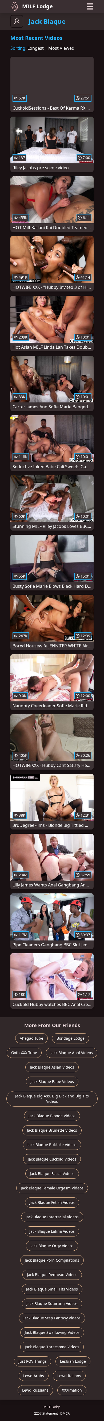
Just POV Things (32, 1361)
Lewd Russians (35, 1390)
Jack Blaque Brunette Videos (52, 1130)
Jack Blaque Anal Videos (71, 1052)
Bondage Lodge (71, 1038)
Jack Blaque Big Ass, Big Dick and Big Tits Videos (52, 1098)
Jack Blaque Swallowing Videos (52, 1332)
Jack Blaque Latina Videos (52, 1231)
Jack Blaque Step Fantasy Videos (52, 1317)
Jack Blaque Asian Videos (52, 1067)
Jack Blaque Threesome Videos (52, 1346)
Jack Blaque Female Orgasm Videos (52, 1187)
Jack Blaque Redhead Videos (52, 1274)
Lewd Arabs (33, 1375)
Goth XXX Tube (24, 1052)
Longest (35, 48)
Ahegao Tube (31, 1038)
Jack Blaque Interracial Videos (52, 1216)
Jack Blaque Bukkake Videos (52, 1144)
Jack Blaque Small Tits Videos (52, 1289)
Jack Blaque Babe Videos (52, 1081)
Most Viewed (61, 48)
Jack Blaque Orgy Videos (52, 1245)
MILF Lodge (37, 6)
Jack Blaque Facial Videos (52, 1173)
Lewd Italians (69, 1375)
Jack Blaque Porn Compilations (52, 1260)
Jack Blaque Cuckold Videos (52, 1159)
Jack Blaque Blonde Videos (52, 1115)
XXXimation (72, 1390)
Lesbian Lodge (73, 1361)
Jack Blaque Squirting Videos (52, 1303)
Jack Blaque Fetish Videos (52, 1202)
